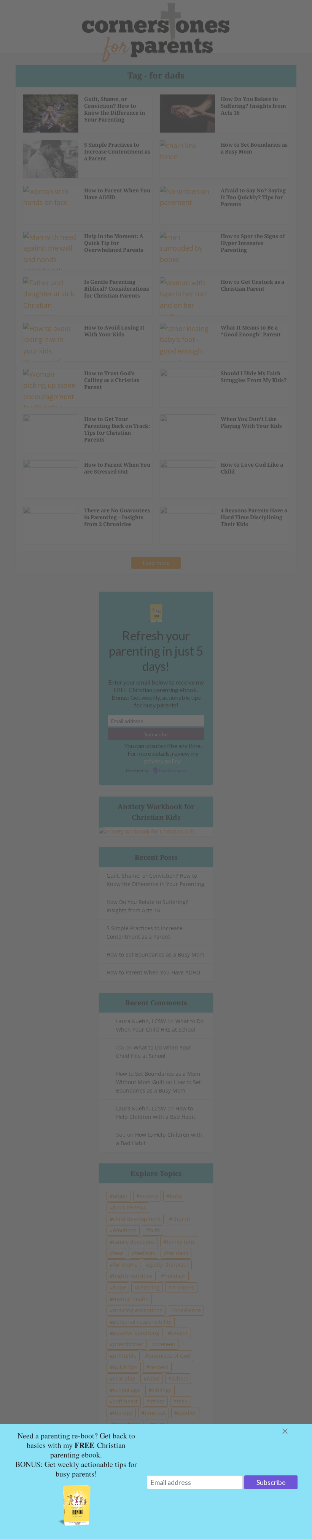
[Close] (294, 1431)
